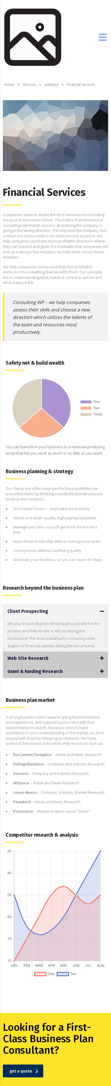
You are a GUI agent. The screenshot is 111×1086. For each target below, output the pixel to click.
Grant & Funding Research (35, 671)
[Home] (32, 36)
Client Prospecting (27, 611)
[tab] (55, 611)
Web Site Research (27, 658)
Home (9, 84)
